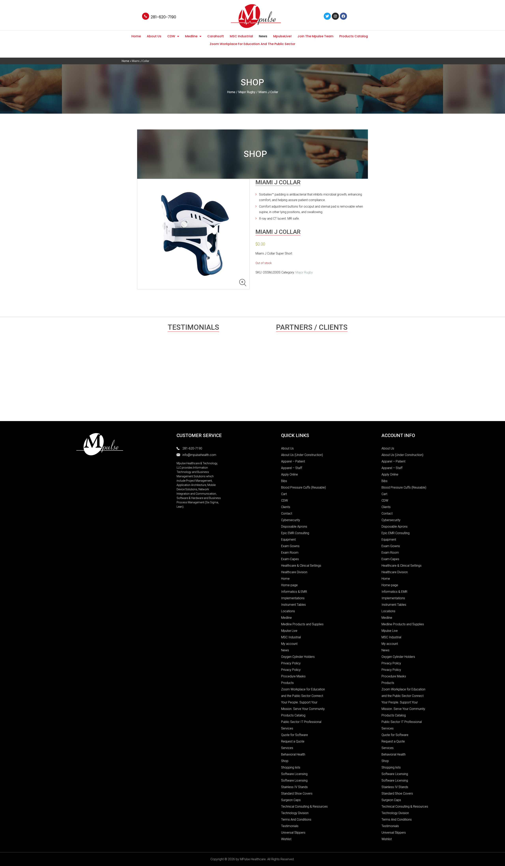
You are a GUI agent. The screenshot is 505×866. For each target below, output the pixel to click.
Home (136, 36)
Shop (284, 761)
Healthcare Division (294, 572)
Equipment (288, 539)
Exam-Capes (290, 559)
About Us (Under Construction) (302, 455)
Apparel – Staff (291, 468)
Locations (288, 611)
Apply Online (289, 474)
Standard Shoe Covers (296, 793)
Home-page (289, 585)
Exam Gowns (290, 546)
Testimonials (289, 826)
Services (287, 748)
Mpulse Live (289, 631)
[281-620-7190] (145, 16)
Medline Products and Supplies (302, 624)
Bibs (284, 481)
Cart (284, 494)
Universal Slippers (293, 832)
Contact (286, 513)
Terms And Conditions (296, 819)
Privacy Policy (291, 663)
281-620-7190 (163, 17)
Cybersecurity (290, 520)
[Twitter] (327, 16)
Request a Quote (292, 741)
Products (287, 683)
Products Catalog (353, 36)
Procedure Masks (293, 676)
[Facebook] (343, 16)
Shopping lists (290, 767)
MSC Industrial (241, 36)
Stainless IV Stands (294, 787)
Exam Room (289, 552)
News (263, 36)
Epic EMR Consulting (295, 533)
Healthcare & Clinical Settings (301, 565)
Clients (285, 507)
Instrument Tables (293, 605)
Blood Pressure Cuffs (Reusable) (303, 487)
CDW (171, 36)
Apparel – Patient (293, 461)
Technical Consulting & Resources (304, 806)
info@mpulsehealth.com (199, 455)
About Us (154, 36)
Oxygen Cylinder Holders (298, 657)
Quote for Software (294, 735)
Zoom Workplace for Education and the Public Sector (252, 44)
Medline (191, 36)
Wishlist (286, 839)
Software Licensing (294, 774)
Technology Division (295, 813)
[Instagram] (335, 16)
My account (289, 644)
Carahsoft (215, 36)
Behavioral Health (293, 754)
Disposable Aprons (294, 526)
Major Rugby (246, 92)
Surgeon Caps (291, 800)
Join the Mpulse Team (315, 36)
